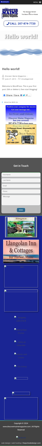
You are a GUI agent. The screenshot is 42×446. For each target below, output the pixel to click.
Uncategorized (27, 79)
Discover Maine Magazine (15, 76)
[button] (35, 2)
